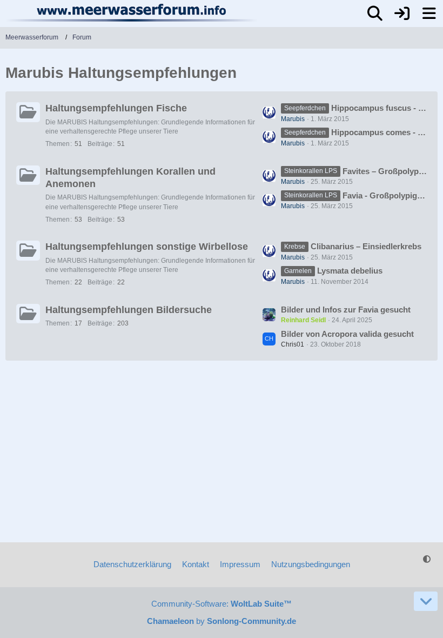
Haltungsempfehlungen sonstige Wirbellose (146, 246)
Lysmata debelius (349, 270)
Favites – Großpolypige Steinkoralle (385, 171)
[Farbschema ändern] (426, 559)
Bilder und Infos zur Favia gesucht (346, 309)
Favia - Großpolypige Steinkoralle (385, 195)
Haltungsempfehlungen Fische (116, 108)
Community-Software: (221, 603)
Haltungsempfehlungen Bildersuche (128, 309)
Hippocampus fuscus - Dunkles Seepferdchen (379, 107)
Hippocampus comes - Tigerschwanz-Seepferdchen (379, 132)
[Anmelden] (402, 13)
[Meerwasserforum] (132, 12)
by (221, 621)
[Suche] (375, 13)
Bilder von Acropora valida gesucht (347, 333)
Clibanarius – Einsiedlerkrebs (366, 246)
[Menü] (429, 13)
